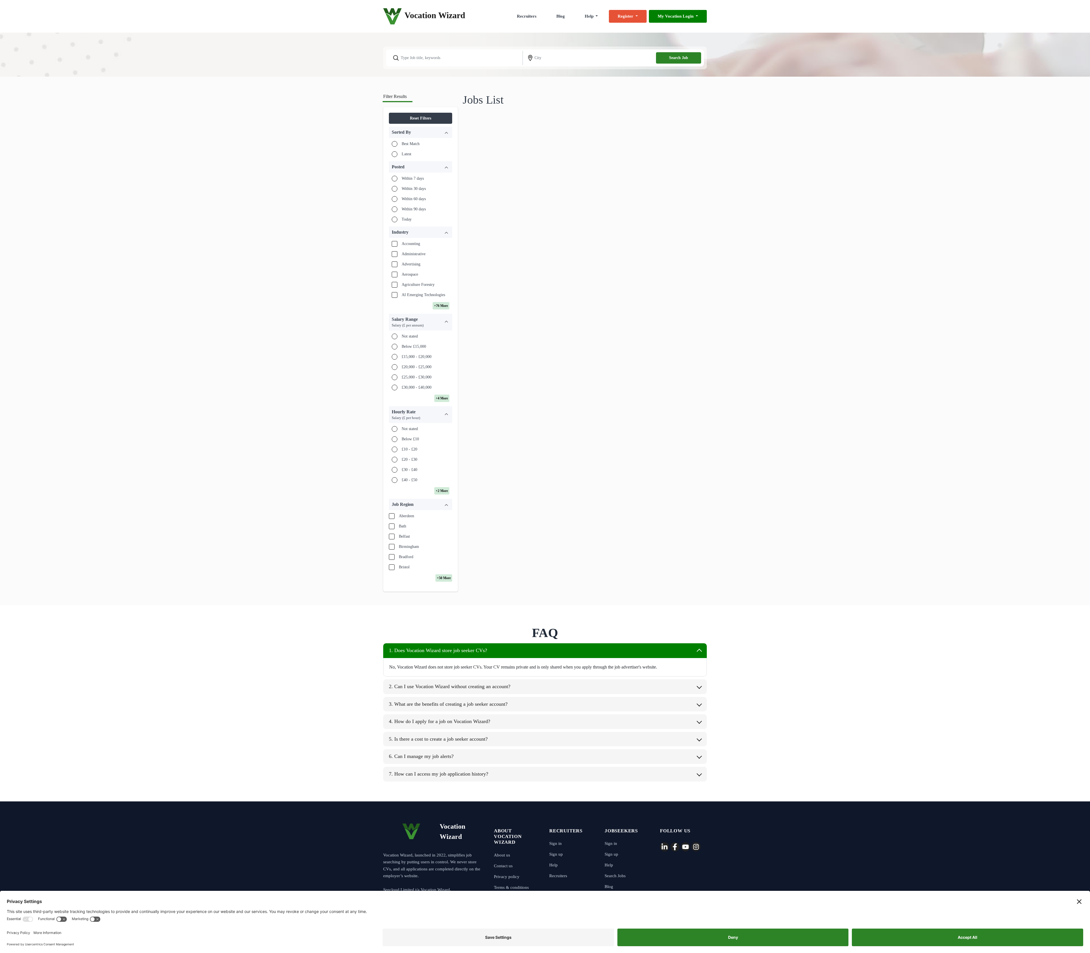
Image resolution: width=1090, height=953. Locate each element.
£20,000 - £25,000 (416, 367)
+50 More (444, 578)
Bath (402, 526)
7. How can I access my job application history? (438, 774)
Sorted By (401, 132)
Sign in (555, 843)
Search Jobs (615, 876)
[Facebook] (675, 846)
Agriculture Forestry (418, 284)
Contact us (503, 866)
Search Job (678, 58)
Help (553, 865)
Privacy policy (506, 876)
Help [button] (590, 16)
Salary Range (408, 322)
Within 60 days (414, 199)
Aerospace (410, 274)
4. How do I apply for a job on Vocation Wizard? (439, 721)
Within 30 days (414, 189)
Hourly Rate (406, 414)
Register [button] (626, 16)
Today (407, 219)
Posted (398, 166)
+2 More (442, 491)
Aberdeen (406, 516)
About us (502, 855)
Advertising (411, 264)
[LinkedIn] (664, 846)
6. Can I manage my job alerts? (421, 756)
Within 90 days (414, 209)
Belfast (404, 536)
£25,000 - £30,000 (416, 377)
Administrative (413, 254)
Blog (560, 16)
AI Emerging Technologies (423, 295)
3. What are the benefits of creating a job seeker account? (448, 704)
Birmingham (409, 546)
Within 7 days (413, 178)
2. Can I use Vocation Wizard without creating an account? (449, 686)
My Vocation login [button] (676, 16)
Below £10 (410, 439)
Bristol (404, 567)
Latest (406, 154)
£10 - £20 (409, 449)
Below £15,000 (414, 346)
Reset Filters (420, 118)
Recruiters (526, 16)
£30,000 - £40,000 (416, 387)
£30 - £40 (409, 470)
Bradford (406, 557)
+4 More (442, 398)
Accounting (411, 244)
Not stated (410, 336)
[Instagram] (696, 846)
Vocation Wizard (434, 15)
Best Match (411, 144)
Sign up (556, 854)
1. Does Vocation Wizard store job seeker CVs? (438, 650)
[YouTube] (685, 846)
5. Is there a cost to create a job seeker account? (438, 739)
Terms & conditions (511, 887)
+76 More (441, 306)
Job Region (403, 504)
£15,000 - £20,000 (416, 357)
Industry (400, 232)
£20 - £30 (409, 459)
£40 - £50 (409, 480)
